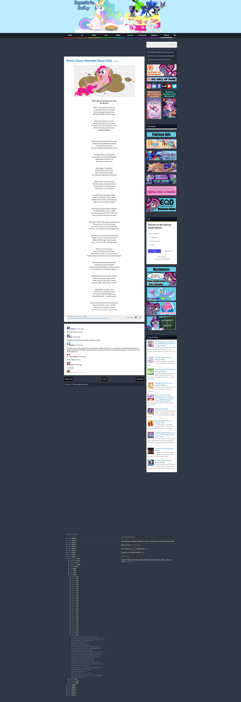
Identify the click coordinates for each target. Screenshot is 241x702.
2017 (69, 556)
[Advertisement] (161, 487)
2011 (69, 695)
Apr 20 (74, 597)
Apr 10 (74, 617)
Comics (130, 35)
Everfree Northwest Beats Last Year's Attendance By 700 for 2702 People (165, 435)
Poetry (106, 318)
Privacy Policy (125, 556)
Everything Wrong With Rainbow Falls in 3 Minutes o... (87, 654)
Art (82, 35)
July (71, 568)
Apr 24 (74, 589)
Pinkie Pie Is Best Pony (98, 318)
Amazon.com (129, 562)
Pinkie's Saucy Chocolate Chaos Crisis (89, 61)
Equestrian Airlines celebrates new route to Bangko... (87, 675)
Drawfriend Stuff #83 (161, 409)
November (73, 560)
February (73, 681)
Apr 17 (74, 603)
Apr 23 (74, 591)
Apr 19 (74, 599)
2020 (69, 550)
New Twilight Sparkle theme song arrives (161, 52)
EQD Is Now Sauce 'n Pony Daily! (81, 673)
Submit (166, 35)
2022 (69, 546)
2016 (69, 685)
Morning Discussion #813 (78, 671)
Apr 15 (74, 607)
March (72, 679)
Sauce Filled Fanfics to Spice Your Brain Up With (85, 646)
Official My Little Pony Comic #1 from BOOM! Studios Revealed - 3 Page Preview (165, 343)
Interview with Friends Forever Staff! (159, 60)
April (71, 575)
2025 (69, 540)
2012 (69, 693)
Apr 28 (74, 581)
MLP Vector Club (135, 545)
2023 (69, 544)
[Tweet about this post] (140, 317)
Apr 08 (74, 621)
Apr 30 (74, 576)
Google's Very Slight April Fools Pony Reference (85, 656)
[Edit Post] (88, 316)
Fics (106, 35)
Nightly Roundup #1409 (78, 677)
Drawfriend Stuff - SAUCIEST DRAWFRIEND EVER (86, 648)
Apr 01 (74, 635)
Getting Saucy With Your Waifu (80, 644)
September (73, 564)
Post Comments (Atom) (80, 384)
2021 (69, 548)
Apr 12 (74, 613)
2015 (69, 687)
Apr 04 (74, 629)
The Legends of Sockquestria (80, 665)
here (142, 552)
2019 (69, 552)
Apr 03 (74, 631)
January (72, 683)
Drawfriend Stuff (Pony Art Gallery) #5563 (163, 384)
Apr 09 (74, 619)
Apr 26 (74, 585)
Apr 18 (74, 601)
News (94, 35)
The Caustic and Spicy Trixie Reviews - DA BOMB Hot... (87, 652)
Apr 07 (74, 623)
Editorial (154, 35)
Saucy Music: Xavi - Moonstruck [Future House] (85, 662)
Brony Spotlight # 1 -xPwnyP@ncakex (82, 641)
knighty (146, 549)
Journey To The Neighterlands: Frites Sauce (84, 637)
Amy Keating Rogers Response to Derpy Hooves (165, 370)
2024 (69, 542)
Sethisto (133, 549)
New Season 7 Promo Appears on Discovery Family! (86, 664)
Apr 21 (74, 595)
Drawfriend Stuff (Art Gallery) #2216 (82, 650)
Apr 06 (74, 625)
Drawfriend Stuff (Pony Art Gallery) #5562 (163, 461)
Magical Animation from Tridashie (81, 669)
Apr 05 (74, 627)
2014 (69, 689)
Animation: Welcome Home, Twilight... (164, 449)
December (73, 558)
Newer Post (68, 379)
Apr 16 (74, 605)
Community (142, 35)
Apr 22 (74, 593)
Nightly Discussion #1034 (78, 643)
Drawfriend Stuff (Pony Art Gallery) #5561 (163, 422)
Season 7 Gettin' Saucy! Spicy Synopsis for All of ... (86, 667)
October (72, 562)
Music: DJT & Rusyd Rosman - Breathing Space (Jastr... (88, 639)
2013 (69, 691)
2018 (69, 554)
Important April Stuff (77, 318)
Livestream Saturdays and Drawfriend (82, 658)
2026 (69, 538)
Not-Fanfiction (87, 318)
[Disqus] (104, 349)
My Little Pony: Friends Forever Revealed (161, 56)
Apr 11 (74, 615)
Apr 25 (74, 586)
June (71, 570)
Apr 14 (74, 609)
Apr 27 (74, 583)
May (71, 572)
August (72, 566)
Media (118, 35)
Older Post (140, 379)
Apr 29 (74, 578)
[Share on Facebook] (136, 317)
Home (70, 35)
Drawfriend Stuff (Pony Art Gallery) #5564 (163, 358)
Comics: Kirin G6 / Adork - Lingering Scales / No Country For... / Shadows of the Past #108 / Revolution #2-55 (165, 398)
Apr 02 (74, 633)
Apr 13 (74, 611)
